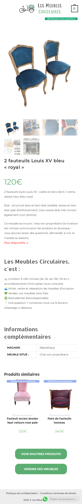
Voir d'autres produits (41, 454)
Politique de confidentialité (21, 493)
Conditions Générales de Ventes (58, 493)
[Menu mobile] (5, 8)
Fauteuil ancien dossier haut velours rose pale (22, 420)
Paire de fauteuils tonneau (59, 420)
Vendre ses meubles (41, 469)
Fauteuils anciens (22, 415)
